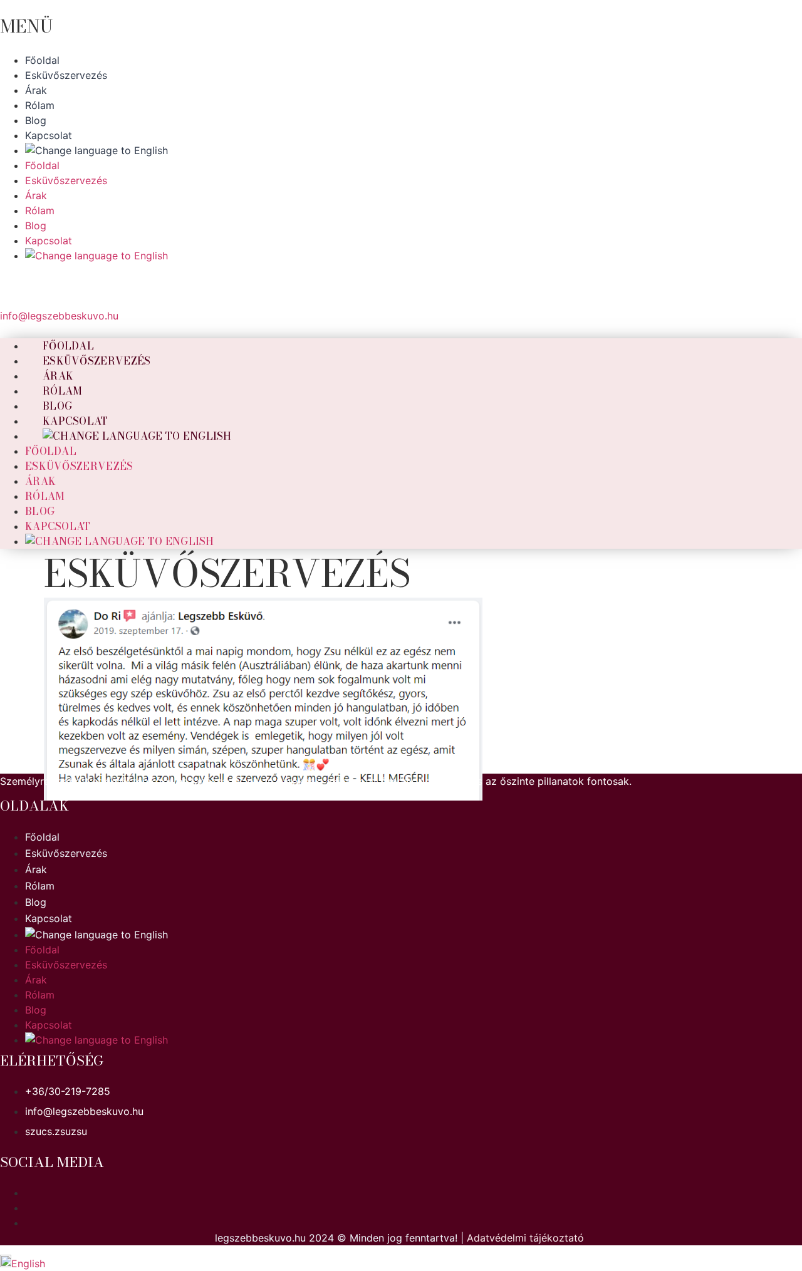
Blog (40, 511)
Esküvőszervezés (97, 360)
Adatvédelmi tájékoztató (525, 1238)
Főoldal (50, 451)
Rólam (45, 496)
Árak (40, 481)
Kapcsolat (58, 526)
